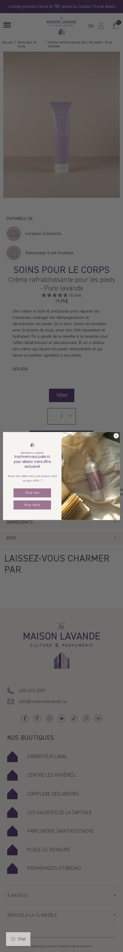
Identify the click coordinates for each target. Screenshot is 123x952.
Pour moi (32, 493)
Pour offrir (32, 505)
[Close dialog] (116, 436)
